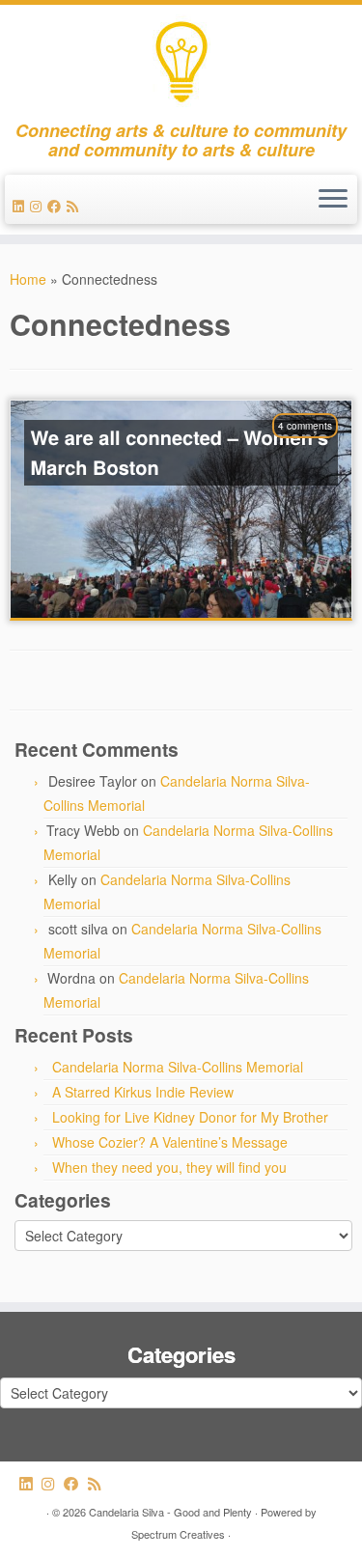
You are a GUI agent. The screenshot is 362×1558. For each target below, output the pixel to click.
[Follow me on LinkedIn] (21, 205)
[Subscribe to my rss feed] (75, 205)
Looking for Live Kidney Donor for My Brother (190, 1117)
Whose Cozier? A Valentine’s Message (170, 1142)
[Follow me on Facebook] (57, 205)
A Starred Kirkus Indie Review (143, 1091)
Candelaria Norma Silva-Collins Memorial (177, 1066)
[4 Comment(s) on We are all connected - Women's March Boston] (315, 450)
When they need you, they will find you (169, 1167)
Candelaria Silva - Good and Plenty (170, 1511)
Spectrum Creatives (178, 1534)
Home (28, 279)
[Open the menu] (333, 199)
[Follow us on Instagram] (38, 205)
